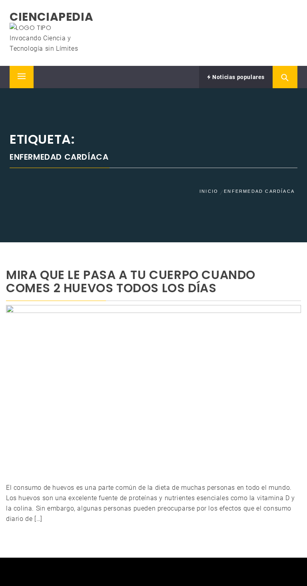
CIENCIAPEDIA (51, 17)
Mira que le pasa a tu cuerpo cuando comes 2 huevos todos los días (130, 281)
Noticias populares (238, 77)
